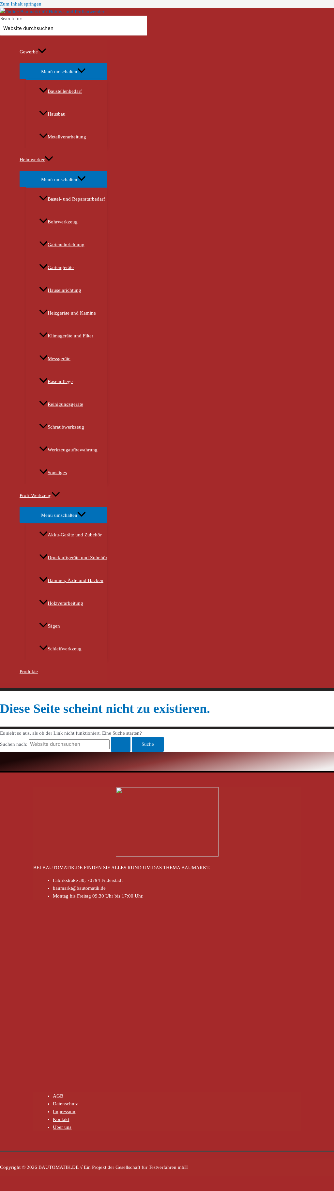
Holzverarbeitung (65, 603)
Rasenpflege (60, 381)
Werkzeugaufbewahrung (73, 449)
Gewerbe (29, 51)
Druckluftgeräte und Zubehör (77, 557)
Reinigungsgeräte (65, 404)
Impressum (64, 1111)
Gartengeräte (61, 267)
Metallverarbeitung (67, 136)
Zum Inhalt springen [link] (20, 4)
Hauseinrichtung (64, 290)
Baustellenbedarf (65, 91)
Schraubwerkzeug (66, 427)
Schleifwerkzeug (65, 648)
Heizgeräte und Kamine (72, 313)
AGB (58, 1096)
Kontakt (61, 1119)
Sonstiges (57, 472)
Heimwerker (32, 159)
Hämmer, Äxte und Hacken (75, 580)
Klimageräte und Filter (70, 335)
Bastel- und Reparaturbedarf (76, 199)
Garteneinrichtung (66, 244)
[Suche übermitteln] (120, 744)
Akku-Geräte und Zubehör (75, 534)
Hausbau (57, 114)
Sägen (54, 626)
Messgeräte (59, 358)
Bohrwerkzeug (63, 221)
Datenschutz (65, 1103)
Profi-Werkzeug (36, 495)
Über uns (62, 1127)
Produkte (29, 671)
